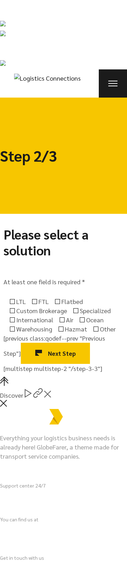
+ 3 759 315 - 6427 (45, 499)
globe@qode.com (24, 569)
